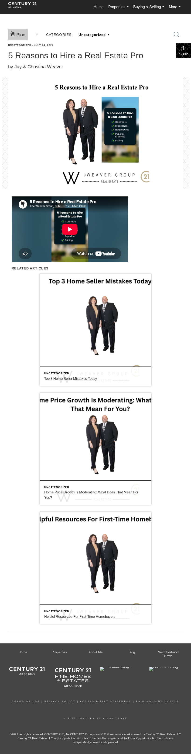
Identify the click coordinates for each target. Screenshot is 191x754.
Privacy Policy (59, 701)
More (175, 9)
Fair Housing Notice (157, 701)
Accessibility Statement (105, 701)
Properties (119, 9)
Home (99, 7)
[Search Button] (176, 34)
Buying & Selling (149, 9)
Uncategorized (19, 45)
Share (183, 54)
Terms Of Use (26, 701)
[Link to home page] (25, 7)
